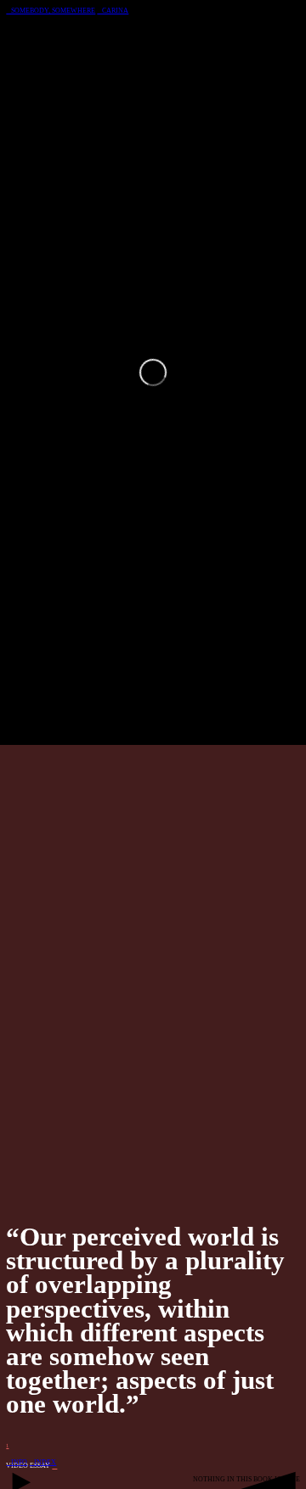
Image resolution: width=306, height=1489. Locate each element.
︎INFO (16, 1462)
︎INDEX (42, 1462)
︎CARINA (112, 10)
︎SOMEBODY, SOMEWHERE (50, 10)
